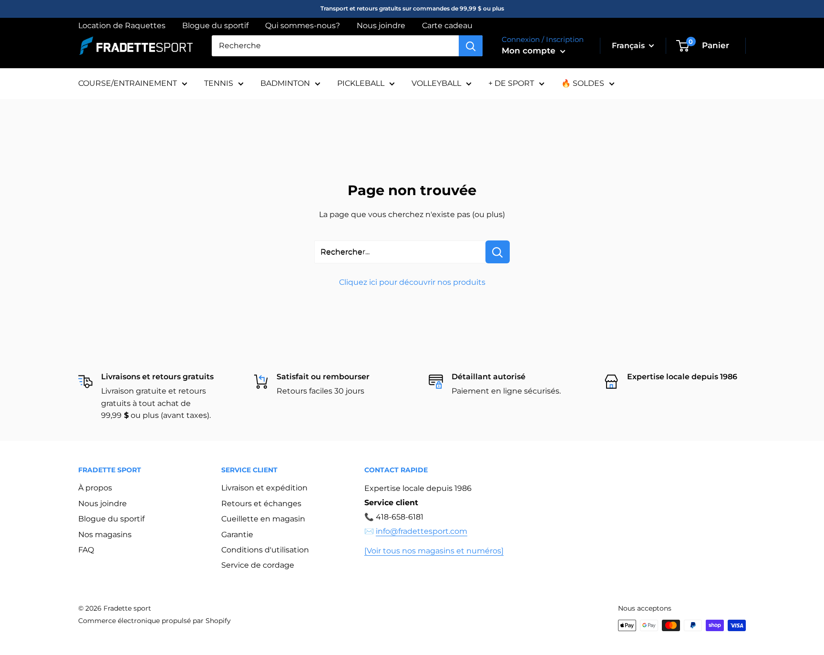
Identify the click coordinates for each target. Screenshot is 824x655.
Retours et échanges (261, 503)
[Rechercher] (471, 45)
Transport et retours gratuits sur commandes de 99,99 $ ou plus (412, 8)
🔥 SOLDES (582, 83)
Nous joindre (381, 25)
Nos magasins (105, 534)
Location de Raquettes (121, 25)
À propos (95, 487)
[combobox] (335, 45)
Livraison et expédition (264, 487)
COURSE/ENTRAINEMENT (127, 83)
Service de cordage (257, 565)
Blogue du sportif (215, 25)
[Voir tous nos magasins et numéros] (434, 550)
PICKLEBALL (360, 83)
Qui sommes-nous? (302, 25)
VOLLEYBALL (436, 83)
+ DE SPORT (511, 83)
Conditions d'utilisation (265, 549)
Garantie (237, 534)
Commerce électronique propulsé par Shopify (154, 620)
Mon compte (530, 50)
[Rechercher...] (497, 251)
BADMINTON (285, 83)
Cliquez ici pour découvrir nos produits (412, 282)
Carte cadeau (447, 25)
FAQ (86, 549)
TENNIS (218, 83)
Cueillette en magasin (263, 518)
